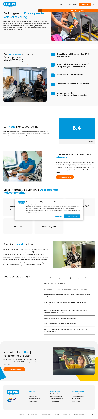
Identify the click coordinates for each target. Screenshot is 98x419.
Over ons (31, 394)
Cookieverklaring (46, 414)
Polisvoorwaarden (55, 401)
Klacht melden (76, 401)
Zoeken (60, 4)
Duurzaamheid (33, 401)
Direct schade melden (33, 264)
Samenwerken (33, 396)
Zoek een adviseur (65, 177)
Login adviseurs (72, 4)
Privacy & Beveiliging (33, 414)
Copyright (57, 414)
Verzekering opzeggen (56, 399)
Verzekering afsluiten (56, 396)
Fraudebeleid (66, 414)
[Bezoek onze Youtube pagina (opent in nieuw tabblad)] (14, 414)
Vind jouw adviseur (12, 264)
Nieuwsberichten (76, 399)
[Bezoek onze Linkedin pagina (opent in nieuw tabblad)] (8, 414)
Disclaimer (21, 414)
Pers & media (75, 394)
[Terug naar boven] (91, 414)
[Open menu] (94, 4)
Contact (85, 4)
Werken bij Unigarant (34, 399)
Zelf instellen (58, 216)
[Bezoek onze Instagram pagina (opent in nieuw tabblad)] (11, 414)
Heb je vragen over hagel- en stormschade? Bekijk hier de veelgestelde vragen (65, 11)
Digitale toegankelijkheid (80, 414)
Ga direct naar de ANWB (14, 369)
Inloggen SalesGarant (78, 396)
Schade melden (54, 394)
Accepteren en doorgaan (72, 216)
